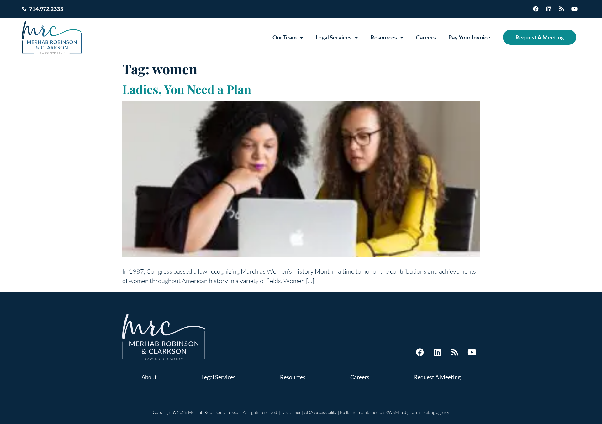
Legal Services (333, 37)
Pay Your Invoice (469, 37)
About (149, 377)
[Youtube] (574, 8)
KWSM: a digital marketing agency (417, 412)
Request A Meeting (539, 37)
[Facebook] (535, 8)
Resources (384, 37)
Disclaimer (291, 412)
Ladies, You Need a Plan (186, 89)
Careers (426, 37)
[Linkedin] (548, 8)
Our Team (284, 37)
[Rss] (561, 8)
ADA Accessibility (320, 412)
